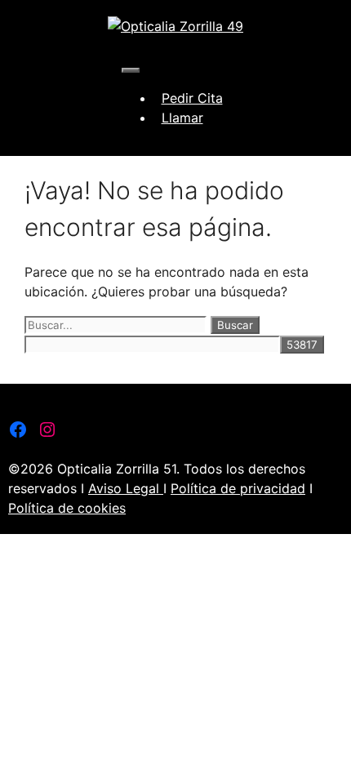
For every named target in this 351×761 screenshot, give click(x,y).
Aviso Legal (125, 488)
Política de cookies (67, 508)
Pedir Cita (192, 98)
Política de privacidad (238, 488)
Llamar (182, 117)
